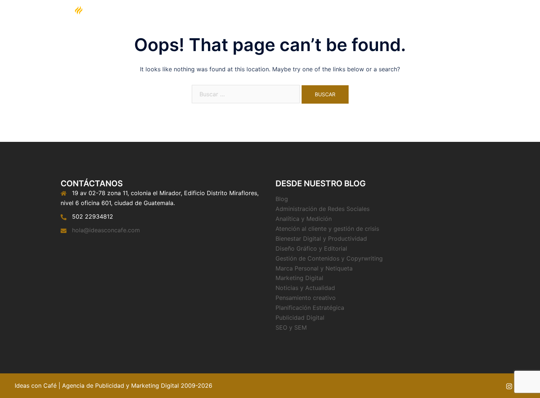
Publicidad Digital (300, 317)
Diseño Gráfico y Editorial (311, 248)
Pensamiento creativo (306, 297)
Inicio (295, 24)
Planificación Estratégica (310, 307)
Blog (377, 24)
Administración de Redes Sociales (323, 208)
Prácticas (404, 24)
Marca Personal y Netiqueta (314, 268)
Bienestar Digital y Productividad (321, 238)
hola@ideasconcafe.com (106, 230)
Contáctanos (441, 24)
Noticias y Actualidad (305, 287)
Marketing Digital (332, 24)
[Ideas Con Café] (78, 23)
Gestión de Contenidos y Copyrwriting (329, 258)
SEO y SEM (291, 327)
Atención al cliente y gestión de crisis (327, 228)
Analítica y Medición (304, 218)
